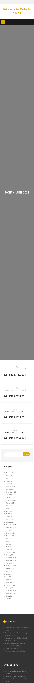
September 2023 (11, 566)
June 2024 (9, 541)
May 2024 (9, 544)
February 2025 (10, 519)
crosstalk (5, 369)
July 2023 (9, 571)
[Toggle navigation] (3, 22)
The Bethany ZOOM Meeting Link (15, 676)
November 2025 (11, 495)
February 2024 (10, 552)
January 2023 (10, 588)
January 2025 (10, 522)
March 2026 (9, 484)
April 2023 (9, 580)
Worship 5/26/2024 (15, 438)
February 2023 (10, 585)
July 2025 (9, 506)
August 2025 (10, 503)
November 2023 (11, 560)
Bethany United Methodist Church (17, 11)
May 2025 (9, 511)
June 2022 (9, 596)
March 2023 (9, 582)
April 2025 (9, 514)
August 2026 (10, 473)
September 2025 (11, 500)
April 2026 (9, 481)
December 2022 (11, 590)
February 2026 (10, 486)
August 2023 (10, 569)
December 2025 (11, 492)
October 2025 (10, 497)
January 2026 (10, 489)
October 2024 (10, 530)
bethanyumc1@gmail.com (17, 651)
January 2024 (10, 555)
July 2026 (9, 476)
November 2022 (11, 593)
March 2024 (9, 549)
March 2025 (9, 517)
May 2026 (9, 478)
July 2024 (9, 538)
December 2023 (11, 558)
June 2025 (9, 508)
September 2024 (11, 533)
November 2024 (11, 527)
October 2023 (10, 563)
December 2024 (11, 525)
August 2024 (10, 536)
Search (26, 454)
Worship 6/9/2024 (14, 395)
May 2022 (9, 599)
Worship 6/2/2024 (14, 417)
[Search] (31, 22)
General (24, 369)
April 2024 (9, 547)
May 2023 (9, 577)
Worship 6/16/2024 (15, 374)
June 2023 (9, 574)
